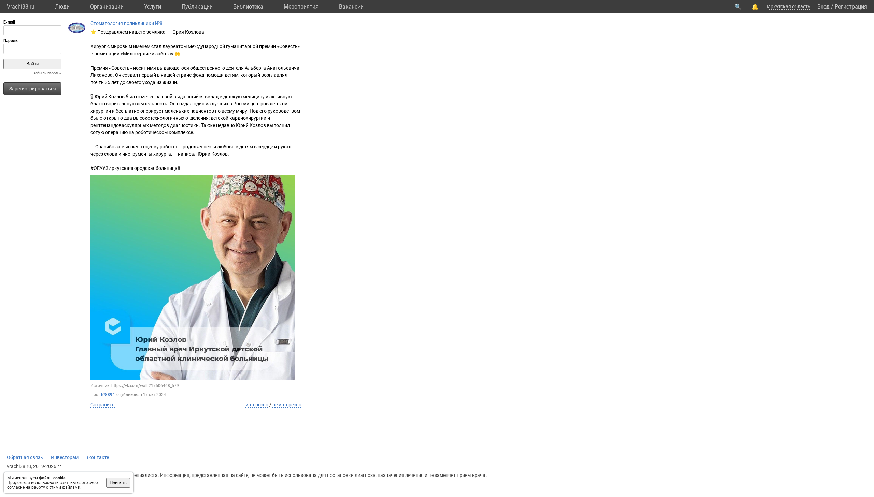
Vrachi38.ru (20, 6)
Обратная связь (25, 457)
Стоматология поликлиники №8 (126, 23)
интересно (256, 404)
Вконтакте (97, 457)
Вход (823, 6)
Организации (107, 6)
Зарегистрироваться (32, 88)
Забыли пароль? (47, 73)
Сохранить (102, 404)
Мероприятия (301, 6)
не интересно (286, 404)
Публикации (197, 6)
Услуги (152, 6)
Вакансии (351, 6)
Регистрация (851, 6)
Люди (62, 6)
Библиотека (248, 6)
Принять (118, 482)
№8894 (108, 394)
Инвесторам (65, 457)
